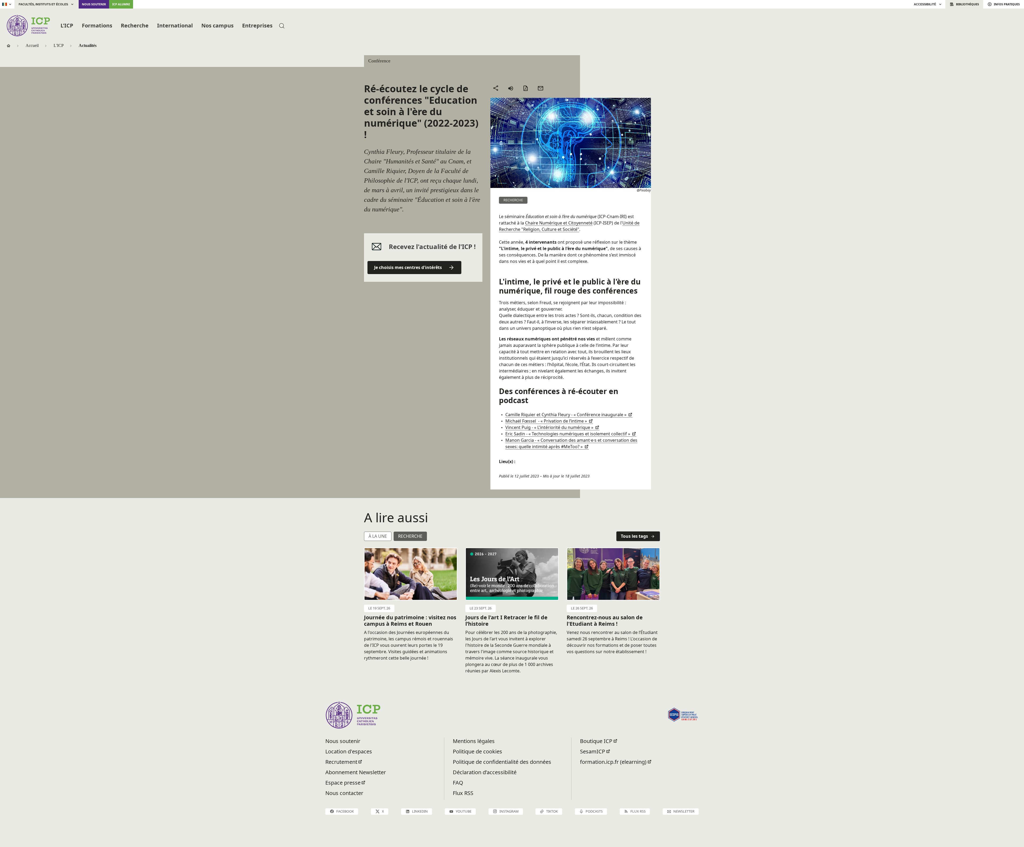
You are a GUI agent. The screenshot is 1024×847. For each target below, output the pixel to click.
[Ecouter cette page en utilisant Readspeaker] (510, 88)
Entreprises (257, 25)
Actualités (88, 45)
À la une (378, 536)
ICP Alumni (121, 4)
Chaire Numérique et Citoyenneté (559, 223)
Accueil (32, 45)
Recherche (135, 25)
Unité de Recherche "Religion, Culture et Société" (569, 226)
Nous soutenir (94, 4)
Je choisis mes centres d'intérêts (408, 267)
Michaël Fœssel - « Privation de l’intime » (546, 421)
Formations (97, 25)
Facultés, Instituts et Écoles (43, 4)
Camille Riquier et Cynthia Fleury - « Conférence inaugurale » (566, 415)
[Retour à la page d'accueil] (28, 25)
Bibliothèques (967, 4)
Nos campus (217, 25)
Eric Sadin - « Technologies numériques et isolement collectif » (568, 434)
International (175, 25)
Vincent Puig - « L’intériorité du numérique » (549, 427)
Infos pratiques (1007, 4)
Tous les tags (634, 536)
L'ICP (67, 25)
